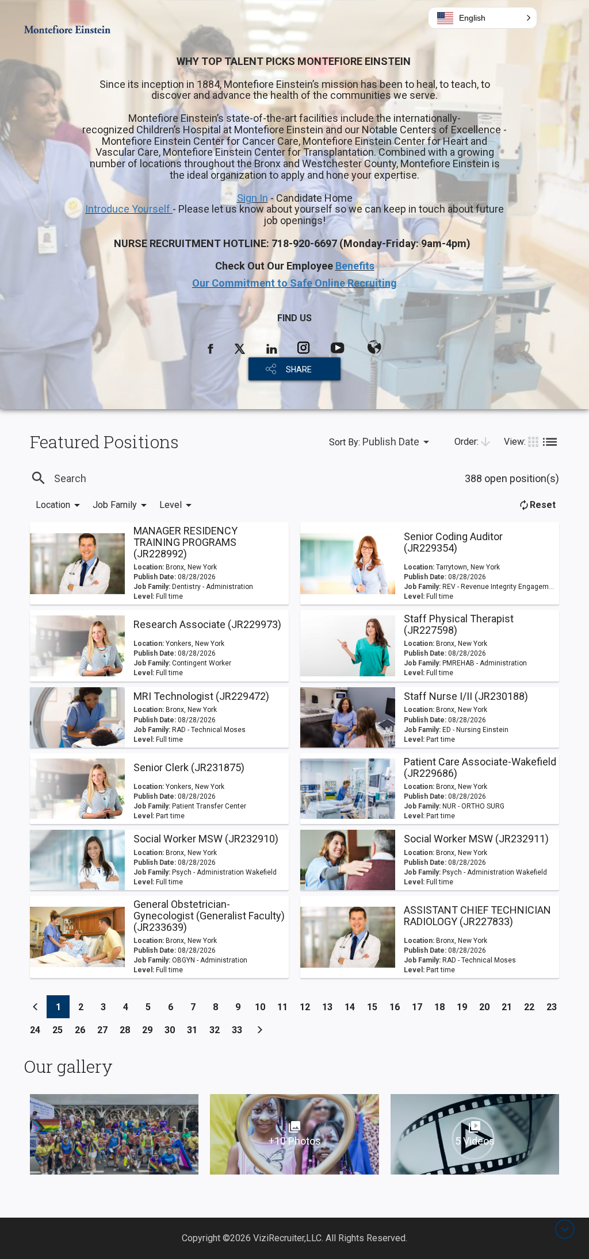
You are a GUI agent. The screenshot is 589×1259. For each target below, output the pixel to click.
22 (532, 1006)
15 (375, 1006)
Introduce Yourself (129, 209)
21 (510, 1006)
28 (128, 1029)
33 (240, 1029)
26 (83, 1029)
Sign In (252, 198)
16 (397, 1006)
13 (330, 1006)
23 (554, 1006)
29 (150, 1029)
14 (353, 1006)
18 (442, 1006)
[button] (483, 17)
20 (487, 1006)
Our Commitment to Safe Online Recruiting (294, 283)
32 (217, 1029)
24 (38, 1029)
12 (308, 1006)
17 (420, 1006)
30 (173, 1029)
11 (285, 1006)
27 (105, 1029)
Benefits (354, 266)
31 (195, 1029)
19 (465, 1006)
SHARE (299, 369)
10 (263, 1006)
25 (60, 1029)
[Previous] (35, 1006)
